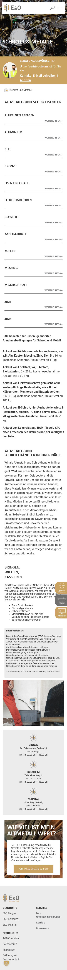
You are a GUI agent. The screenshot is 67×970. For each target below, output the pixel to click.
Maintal (33, 799)
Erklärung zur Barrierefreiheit (11, 957)
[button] (6, 963)
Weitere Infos (52, 120)
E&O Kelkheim (10, 919)
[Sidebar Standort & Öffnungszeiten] (61, 588)
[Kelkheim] (33, 765)
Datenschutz (10, 944)
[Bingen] (33, 738)
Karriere (40, 922)
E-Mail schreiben (44, 75)
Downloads (42, 928)
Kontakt (25, 75)
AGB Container (11, 938)
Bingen (33, 745)
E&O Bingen (9, 913)
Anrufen (25, 80)
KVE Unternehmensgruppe (48, 914)
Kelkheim (33, 772)
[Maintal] (33, 792)
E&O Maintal (9, 924)
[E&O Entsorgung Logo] (12, 8)
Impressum (9, 949)
